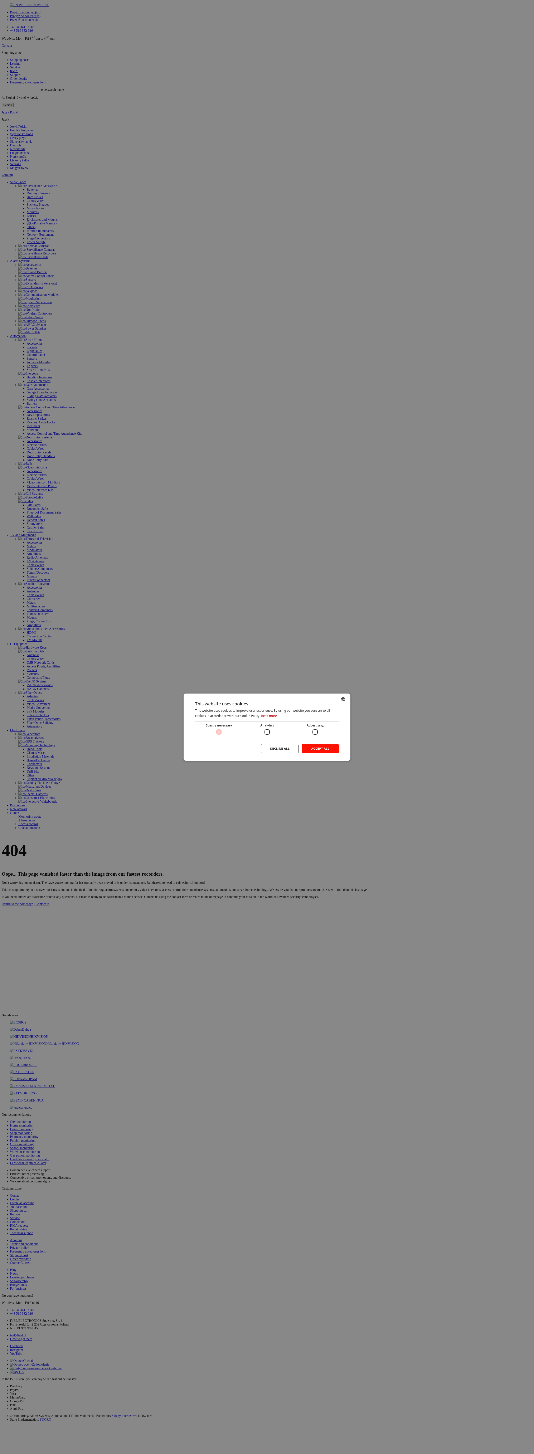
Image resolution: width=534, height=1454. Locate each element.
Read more (269, 716)
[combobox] (343, 699)
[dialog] (267, 726)
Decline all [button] (280, 748)
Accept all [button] (320, 748)
